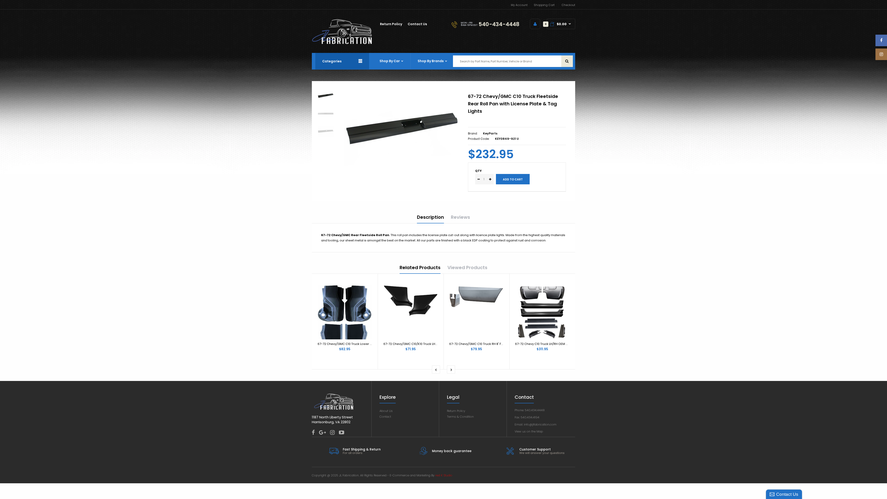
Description (430, 217)
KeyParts (490, 133)
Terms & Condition (460, 416)
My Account (519, 5)
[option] (402, 129)
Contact (385, 416)
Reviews (460, 217)
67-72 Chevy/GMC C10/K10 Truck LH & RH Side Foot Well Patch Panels (434, 344)
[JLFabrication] (342, 43)
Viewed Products (467, 267)
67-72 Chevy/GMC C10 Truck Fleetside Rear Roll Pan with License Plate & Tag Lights (513, 103)
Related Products (420, 267)
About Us (386, 411)
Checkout (568, 5)
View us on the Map (529, 431)
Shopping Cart (544, 5)
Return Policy (456, 411)
